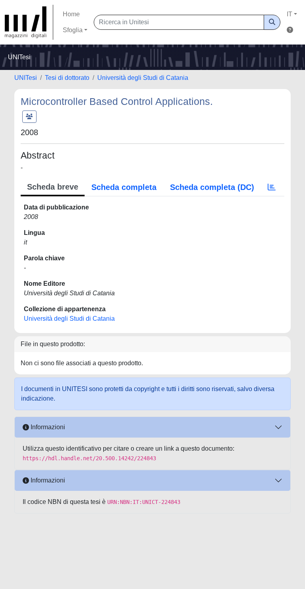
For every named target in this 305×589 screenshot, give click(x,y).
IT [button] (289, 14)
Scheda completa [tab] (123, 187)
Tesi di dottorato (67, 77)
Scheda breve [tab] (52, 186)
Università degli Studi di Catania (142, 77)
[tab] (271, 187)
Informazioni (47, 427)
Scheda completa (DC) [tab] (212, 187)
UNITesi (25, 77)
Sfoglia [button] (73, 30)
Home (71, 14)
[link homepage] (29, 22)
